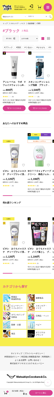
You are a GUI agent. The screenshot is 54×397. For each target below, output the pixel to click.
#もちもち (41, 47)
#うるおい (28, 47)
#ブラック (8, 47)
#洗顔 (18, 47)
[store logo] (7, 7)
